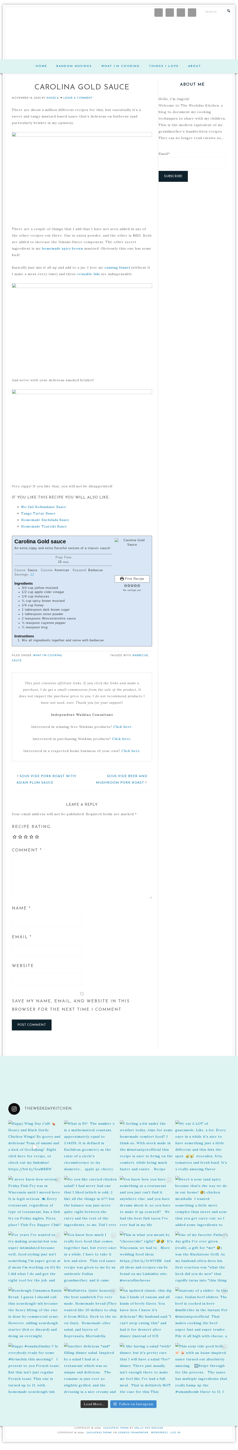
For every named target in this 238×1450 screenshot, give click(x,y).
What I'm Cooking (47, 655)
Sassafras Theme (116, 1428)
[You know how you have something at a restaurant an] (146, 1202)
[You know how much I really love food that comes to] (90, 1258)
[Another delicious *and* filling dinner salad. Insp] (90, 1369)
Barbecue (140, 655)
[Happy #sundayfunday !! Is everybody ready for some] (35, 1369)
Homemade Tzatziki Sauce (44, 526)
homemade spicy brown (62, 248)
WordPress (159, 1432)
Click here (122, 727)
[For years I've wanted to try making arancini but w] (35, 1258)
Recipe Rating (31, 827)
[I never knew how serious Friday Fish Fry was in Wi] (35, 1202)
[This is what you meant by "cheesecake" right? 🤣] (146, 1258)
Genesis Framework (133, 1432)
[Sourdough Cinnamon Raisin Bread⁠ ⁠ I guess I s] (35, 1314)
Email (22, 937)
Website (23, 966)
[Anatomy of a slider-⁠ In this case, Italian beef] (202, 1314)
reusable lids (88, 274)
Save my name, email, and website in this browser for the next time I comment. (71, 1005)
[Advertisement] (192, 220)
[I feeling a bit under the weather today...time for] (146, 1147)
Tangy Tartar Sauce (38, 513)
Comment (27, 850)
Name (21, 908)
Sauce (17, 660)
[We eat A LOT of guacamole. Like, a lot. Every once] (202, 1147)
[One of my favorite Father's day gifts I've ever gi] (202, 1258)
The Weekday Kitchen (119, 38)
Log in (175, 1432)
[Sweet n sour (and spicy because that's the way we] (202, 1202)
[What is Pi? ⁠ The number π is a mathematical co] (90, 1147)
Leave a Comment (78, 98)
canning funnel (117, 267)
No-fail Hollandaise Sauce (43, 507)
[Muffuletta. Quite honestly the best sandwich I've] (90, 1314)
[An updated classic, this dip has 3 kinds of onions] (146, 1314)
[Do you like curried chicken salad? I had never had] (90, 1202)
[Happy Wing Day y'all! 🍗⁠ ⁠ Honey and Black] (35, 1147)
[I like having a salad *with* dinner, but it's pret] (146, 1369)
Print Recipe (134, 578)
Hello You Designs (148, 1428)
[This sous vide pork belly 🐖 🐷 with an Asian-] (202, 1369)
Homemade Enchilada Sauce (45, 520)
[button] (125, 585)
